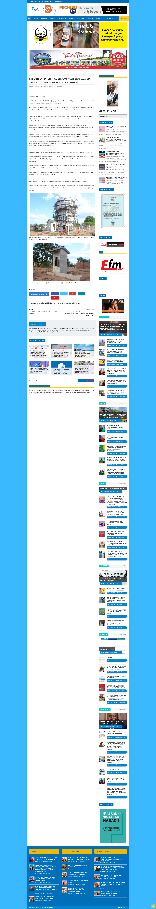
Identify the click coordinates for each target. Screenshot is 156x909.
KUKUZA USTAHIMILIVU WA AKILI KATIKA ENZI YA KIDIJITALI (111, 722)
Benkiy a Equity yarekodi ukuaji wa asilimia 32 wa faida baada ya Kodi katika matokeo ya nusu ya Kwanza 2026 (38, 353)
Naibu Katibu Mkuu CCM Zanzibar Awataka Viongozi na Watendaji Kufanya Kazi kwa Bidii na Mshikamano (116, 448)
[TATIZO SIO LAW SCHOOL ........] (102, 775)
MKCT (125, 907)
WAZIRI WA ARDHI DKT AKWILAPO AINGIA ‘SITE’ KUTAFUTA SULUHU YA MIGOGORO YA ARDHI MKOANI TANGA (82, 369)
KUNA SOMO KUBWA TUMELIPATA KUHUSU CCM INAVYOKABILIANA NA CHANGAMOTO (46, 878)
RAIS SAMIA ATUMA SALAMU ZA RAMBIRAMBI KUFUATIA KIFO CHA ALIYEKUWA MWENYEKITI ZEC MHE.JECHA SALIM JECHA (117, 554)
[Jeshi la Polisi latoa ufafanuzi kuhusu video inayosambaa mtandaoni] (102, 737)
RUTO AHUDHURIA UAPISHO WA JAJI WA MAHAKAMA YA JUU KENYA (79, 858)
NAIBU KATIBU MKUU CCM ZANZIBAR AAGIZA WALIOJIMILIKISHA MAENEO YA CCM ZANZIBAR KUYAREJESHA (113, 415)
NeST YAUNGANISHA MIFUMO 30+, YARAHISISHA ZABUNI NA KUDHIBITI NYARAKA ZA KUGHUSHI (39, 370)
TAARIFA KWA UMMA (107, 649)
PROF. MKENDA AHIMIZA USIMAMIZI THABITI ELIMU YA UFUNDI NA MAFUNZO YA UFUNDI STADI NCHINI (116, 140)
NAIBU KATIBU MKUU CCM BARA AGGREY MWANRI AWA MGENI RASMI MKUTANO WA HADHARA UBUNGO (116, 460)
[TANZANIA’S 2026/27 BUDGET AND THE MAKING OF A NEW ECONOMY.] (102, 441)
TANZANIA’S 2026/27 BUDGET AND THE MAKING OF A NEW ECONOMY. (115, 437)
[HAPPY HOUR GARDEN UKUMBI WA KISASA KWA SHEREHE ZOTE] (102, 365)
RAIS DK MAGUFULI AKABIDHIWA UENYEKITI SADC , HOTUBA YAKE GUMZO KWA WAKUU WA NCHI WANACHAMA (116, 371)
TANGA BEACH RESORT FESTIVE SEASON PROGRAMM (111, 579)
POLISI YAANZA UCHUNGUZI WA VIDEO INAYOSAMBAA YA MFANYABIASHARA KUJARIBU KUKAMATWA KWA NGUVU (116, 697)
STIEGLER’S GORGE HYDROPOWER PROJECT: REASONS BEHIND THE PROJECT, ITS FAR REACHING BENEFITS (117, 611)
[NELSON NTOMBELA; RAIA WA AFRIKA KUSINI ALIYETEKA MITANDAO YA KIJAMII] (102, 345)
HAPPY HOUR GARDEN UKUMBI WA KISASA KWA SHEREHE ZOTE (116, 360)
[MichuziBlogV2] (53, 9)
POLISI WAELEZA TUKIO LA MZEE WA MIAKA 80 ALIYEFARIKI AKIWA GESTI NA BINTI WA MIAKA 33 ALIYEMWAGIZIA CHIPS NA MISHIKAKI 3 (112, 328)
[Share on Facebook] (55, 294)
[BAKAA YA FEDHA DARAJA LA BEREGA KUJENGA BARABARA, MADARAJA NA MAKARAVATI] (102, 516)
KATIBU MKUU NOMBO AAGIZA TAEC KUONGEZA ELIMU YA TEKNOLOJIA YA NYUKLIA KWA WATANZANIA (112, 868)
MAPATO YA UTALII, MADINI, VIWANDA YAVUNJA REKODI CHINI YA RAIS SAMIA (117, 543)
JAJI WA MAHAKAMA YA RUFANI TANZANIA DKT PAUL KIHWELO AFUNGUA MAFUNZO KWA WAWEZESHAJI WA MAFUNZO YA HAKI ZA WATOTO (116, 791)
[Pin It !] (55, 298)
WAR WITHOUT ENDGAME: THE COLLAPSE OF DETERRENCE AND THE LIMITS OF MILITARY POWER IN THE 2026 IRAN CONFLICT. (46, 889)
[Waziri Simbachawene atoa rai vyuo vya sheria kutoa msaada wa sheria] (102, 783)
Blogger (82, 380)
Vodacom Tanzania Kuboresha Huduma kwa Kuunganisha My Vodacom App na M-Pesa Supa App (116, 686)
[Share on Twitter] (64, 294)
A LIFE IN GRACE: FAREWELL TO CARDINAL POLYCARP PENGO (44, 897)
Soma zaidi (122, 317)
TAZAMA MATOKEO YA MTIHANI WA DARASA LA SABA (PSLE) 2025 (116, 178)
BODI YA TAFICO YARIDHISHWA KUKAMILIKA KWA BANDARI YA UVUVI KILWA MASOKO (83, 354)
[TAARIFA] (102, 662)
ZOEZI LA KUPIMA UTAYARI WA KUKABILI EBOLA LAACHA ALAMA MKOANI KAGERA (116, 382)
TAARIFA (109, 657)
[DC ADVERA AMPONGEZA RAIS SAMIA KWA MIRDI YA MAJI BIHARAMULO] (102, 537)
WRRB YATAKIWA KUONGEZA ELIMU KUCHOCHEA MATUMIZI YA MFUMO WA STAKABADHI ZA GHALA (61, 371)
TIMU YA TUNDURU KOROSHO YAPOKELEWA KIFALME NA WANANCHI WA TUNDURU (116, 351)
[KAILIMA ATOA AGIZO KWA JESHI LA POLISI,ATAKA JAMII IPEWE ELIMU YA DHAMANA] (102, 396)
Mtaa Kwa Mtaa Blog (46, 1)
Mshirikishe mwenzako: (37, 294)
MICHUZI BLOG (33, 907)
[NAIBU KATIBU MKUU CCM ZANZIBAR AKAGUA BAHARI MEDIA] (102, 431)
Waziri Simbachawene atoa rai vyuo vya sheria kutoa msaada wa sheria (116, 780)
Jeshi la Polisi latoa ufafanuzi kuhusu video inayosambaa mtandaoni (115, 733)
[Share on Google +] (72, 294)
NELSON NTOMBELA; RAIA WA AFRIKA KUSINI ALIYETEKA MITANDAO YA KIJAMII (115, 341)
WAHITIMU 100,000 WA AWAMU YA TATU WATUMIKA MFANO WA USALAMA (116, 166)
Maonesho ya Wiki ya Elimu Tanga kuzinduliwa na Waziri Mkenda (110, 875)
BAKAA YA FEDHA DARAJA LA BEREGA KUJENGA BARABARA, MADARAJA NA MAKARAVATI (115, 513)
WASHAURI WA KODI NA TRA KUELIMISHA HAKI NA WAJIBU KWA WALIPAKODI (111, 859)
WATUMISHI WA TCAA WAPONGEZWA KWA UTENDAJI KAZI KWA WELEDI (115, 153)
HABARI (36, 75)
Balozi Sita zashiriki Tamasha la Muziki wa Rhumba (77, 865)
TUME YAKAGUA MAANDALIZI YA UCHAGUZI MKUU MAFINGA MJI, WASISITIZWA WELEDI (116, 667)
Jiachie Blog (37, 1)
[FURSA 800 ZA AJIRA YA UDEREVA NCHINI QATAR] (102, 681)
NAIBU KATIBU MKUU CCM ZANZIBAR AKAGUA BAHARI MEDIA (115, 427)
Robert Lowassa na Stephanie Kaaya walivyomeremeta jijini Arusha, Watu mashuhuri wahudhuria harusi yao (115, 623)
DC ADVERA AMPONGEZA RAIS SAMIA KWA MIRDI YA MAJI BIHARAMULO (115, 533)
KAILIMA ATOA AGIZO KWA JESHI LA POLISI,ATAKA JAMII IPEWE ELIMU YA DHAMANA (116, 392)
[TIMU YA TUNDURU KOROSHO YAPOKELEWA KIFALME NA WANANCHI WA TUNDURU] (102, 355)
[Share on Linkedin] (81, 294)
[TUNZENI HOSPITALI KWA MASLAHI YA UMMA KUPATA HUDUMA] (102, 527)
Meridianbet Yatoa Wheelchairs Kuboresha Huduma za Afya (110, 892)
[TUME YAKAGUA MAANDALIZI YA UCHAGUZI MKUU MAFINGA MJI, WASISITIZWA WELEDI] (102, 671)
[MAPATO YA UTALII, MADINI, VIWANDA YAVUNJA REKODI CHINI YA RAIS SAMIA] (102, 547)
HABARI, (60, 86)
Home (31, 1)
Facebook (90, 380)
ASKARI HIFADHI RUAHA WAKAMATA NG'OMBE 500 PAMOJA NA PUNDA (76, 889)
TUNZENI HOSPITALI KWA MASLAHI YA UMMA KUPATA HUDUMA (115, 523)
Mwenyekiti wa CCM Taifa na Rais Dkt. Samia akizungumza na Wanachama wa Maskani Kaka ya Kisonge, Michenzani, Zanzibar (116, 471)
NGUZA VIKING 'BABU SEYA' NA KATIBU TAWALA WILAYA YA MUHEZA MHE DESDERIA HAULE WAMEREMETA (116, 599)
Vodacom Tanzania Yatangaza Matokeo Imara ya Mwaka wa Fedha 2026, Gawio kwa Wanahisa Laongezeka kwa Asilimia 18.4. (61, 353)
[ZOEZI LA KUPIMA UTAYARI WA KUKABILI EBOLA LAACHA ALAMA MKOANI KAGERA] (102, 385)
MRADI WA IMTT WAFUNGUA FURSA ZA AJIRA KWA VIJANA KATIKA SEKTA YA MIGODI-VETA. (112, 884)
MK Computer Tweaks (57, 1)
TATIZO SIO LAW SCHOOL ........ (115, 769)
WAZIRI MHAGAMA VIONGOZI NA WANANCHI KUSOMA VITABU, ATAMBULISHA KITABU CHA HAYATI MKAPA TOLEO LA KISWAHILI (116, 759)
